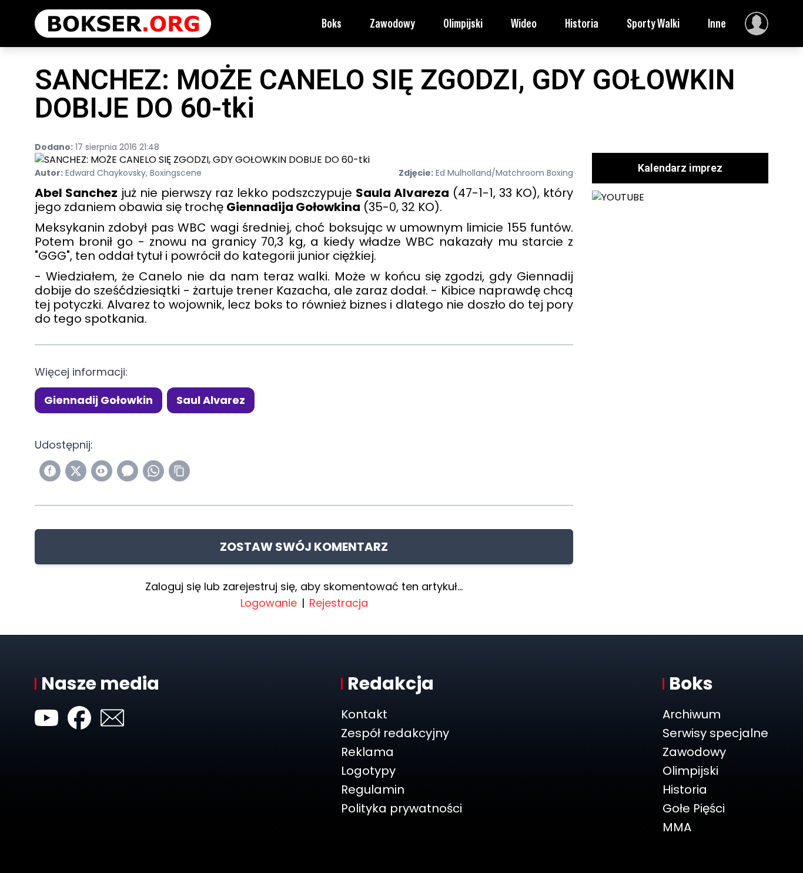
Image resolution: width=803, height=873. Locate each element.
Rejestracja (338, 603)
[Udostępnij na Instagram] (101, 470)
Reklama (367, 752)
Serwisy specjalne (715, 733)
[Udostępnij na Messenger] (127, 470)
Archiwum (692, 714)
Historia (581, 23)
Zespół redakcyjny (395, 733)
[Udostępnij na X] (75, 470)
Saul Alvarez (210, 400)
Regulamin (372, 789)
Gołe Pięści (694, 808)
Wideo (524, 23)
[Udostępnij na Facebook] (50, 470)
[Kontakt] (112, 718)
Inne (717, 23)
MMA (677, 827)
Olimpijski (463, 23)
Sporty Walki (653, 23)
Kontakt (364, 714)
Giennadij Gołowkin (98, 400)
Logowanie (268, 603)
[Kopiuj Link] (179, 470)
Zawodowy (392, 23)
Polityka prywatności (401, 808)
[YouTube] (46, 718)
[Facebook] (79, 718)
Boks (332, 23)
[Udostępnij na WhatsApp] (153, 470)
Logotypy (368, 770)
